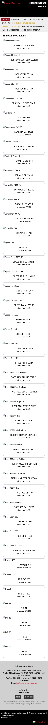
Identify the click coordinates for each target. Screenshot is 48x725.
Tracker (31, 20)
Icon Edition (16, 23)
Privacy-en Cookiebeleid (37, 713)
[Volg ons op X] (24, 685)
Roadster (39, 20)
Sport (4, 23)
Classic (24, 20)
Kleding (5, 30)
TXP (9, 23)
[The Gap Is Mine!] (39, 722)
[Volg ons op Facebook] (23, 685)
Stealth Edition (29, 23)
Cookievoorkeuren (8, 715)
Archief (18, 697)
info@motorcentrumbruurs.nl (26, 683)
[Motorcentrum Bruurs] (12, 2)
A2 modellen (27, 27)
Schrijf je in (28, 697)
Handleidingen (26, 30)
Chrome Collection (9, 27)
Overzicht (5, 20)
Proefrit (36, 30)
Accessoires (14, 30)
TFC (19, 27)
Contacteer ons (6, 718)
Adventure (15, 20)
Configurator (38, 27)
